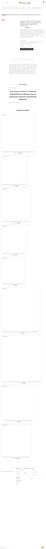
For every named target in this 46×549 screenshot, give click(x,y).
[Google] (27, 46)
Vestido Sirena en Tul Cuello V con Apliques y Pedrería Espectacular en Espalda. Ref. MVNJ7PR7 (18, 151)
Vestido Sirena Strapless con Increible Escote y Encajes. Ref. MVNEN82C (14, 184)
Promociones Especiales (31, 43)
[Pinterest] (4, 2)
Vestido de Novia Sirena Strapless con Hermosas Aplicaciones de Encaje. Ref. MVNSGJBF (17, 420)
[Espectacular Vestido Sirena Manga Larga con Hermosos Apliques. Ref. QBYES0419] (16, 440)
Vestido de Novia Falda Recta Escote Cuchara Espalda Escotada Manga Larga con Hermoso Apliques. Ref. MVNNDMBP (22, 381)
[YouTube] (7, 2)
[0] (42, 2)
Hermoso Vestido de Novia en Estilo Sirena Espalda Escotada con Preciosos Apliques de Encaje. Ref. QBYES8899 (21, 331)
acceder (12, 102)
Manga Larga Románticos (23, 43)
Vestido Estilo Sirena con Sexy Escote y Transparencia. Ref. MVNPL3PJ (14, 253)
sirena (28, 44)
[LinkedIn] (29, 46)
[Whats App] (34, 46)
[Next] (43, 15)
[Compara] (35, 49)
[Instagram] (9, 2)
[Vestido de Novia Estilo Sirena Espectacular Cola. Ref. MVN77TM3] (13, 270)
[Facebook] (2, 2)
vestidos (31, 44)
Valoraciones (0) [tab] (28, 60)
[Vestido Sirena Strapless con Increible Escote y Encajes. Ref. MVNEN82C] (14, 169)
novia (26, 44)
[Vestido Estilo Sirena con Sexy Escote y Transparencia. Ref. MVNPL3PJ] (14, 239)
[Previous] (41, 15)
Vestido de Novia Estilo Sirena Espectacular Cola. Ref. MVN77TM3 (13, 283)
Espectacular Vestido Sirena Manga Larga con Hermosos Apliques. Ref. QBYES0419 (16, 457)
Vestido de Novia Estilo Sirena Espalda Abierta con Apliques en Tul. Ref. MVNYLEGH (16, 221)
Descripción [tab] (16, 60)
